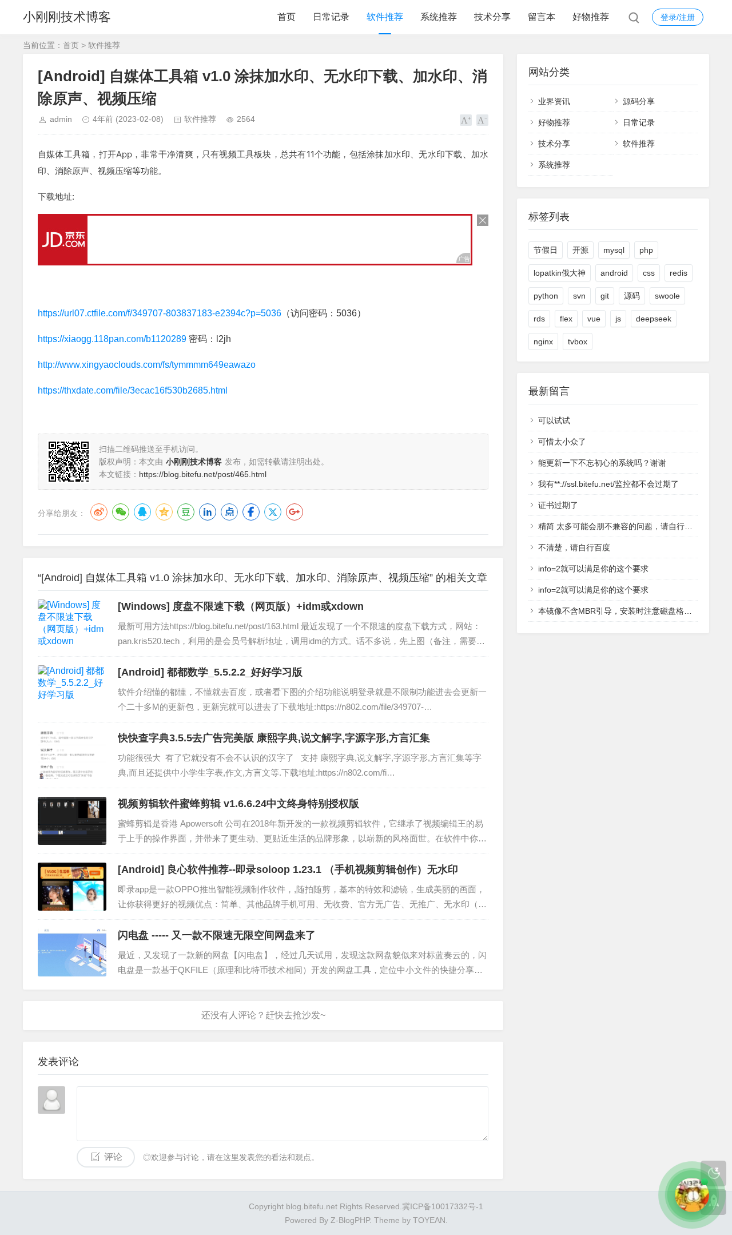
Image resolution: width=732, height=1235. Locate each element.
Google (294, 512)
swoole (667, 295)
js (618, 318)
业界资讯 (554, 101)
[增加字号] (466, 120)
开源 (580, 250)
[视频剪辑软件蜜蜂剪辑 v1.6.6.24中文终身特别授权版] (72, 821)
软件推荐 (385, 17)
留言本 (541, 17)
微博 (99, 512)
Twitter (272, 512)
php (646, 250)
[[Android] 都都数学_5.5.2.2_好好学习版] (72, 689)
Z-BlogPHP (350, 1220)
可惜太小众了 (562, 441)
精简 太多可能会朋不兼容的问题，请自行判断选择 (627, 526)
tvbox (577, 341)
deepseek (653, 318)
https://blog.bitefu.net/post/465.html (202, 474)
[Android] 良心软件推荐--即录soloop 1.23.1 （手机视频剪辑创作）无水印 (288, 869)
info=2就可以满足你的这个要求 (593, 568)
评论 (113, 1157)
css (649, 272)
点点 (229, 512)
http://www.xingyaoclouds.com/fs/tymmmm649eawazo (147, 365)
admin (61, 119)
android (614, 272)
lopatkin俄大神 (560, 272)
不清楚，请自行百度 (574, 547)
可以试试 (554, 420)
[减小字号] (482, 120)
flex (566, 318)
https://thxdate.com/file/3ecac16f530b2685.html (133, 390)
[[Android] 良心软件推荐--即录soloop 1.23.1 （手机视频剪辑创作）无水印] (72, 887)
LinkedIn (207, 512)
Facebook (251, 512)
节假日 (546, 250)
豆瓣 (185, 512)
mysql (613, 250)
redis (678, 272)
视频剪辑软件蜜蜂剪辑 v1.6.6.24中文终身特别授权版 (238, 803)
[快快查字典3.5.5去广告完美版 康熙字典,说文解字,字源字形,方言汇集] (72, 755)
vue (593, 318)
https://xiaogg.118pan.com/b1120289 (112, 339)
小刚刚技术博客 (67, 17)
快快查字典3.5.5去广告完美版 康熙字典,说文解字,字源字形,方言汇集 (274, 738)
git (604, 295)
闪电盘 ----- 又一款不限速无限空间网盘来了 (217, 935)
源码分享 (639, 101)
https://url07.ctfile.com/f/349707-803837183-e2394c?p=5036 (159, 313)
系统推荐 (438, 17)
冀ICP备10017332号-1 (442, 1206)
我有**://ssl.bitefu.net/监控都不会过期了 (608, 484)
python (546, 295)
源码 (632, 295)
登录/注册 (678, 17)
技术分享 (492, 17)
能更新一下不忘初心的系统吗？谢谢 (602, 462)
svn (579, 295)
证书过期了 (558, 505)
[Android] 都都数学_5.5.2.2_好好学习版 (210, 672)
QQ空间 (164, 512)
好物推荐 (590, 17)
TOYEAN (429, 1220)
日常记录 (331, 17)
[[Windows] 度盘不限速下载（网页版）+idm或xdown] (72, 623)
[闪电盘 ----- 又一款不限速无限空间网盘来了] (72, 952)
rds (539, 318)
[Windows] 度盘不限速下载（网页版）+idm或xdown (241, 606)
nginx (543, 341)
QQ (142, 512)
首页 (286, 17)
